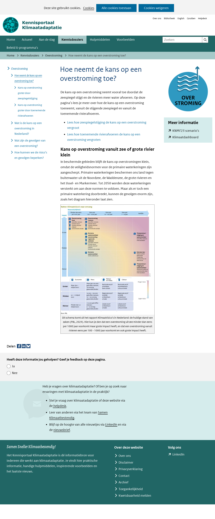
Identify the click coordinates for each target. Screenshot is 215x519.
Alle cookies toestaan (116, 8)
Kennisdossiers (72, 39)
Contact (124, 476)
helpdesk (59, 406)
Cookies (88, 8)
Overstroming (19, 69)
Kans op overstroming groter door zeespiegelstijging (30, 93)
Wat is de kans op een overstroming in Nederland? (28, 128)
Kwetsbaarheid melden (135, 495)
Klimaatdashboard (185, 137)
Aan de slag (47, 39)
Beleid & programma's (22, 48)
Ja (13, 366)
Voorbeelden (126, 39)
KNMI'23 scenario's (185, 131)
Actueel (27, 39)
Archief (123, 482)
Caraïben (191, 18)
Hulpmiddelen (100, 39)
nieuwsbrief (61, 430)
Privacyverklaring (131, 469)
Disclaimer (126, 462)
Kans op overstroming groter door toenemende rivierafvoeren (31, 110)
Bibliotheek (169, 18)
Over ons (157, 18)
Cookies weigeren (156, 8)
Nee (14, 373)
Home (11, 39)
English (181, 18)
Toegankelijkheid (131, 489)
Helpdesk (202, 18)
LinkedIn (111, 424)
